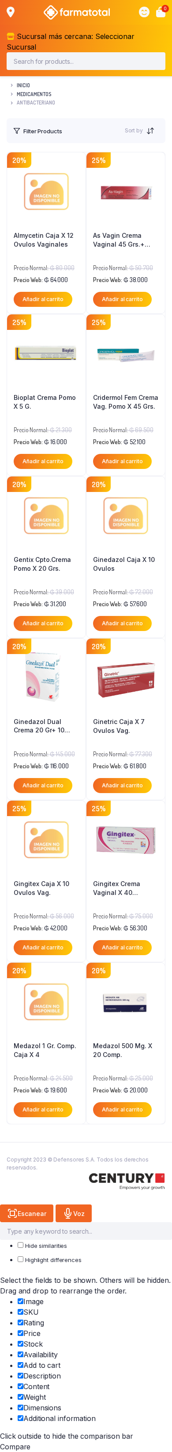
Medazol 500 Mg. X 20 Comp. (122, 1050)
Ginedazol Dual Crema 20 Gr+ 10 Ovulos (39, 726)
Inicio (23, 85)
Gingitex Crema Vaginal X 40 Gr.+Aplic (116, 888)
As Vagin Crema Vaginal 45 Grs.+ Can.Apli (119, 240)
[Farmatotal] (77, 12)
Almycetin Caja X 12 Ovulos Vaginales (44, 240)
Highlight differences (52, 1259)
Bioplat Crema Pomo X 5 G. (45, 402)
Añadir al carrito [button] (42, 299)
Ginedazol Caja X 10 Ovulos (124, 564)
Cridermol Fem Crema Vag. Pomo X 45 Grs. (125, 402)
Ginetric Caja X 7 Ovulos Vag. (119, 726)
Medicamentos (34, 94)
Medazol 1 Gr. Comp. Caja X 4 (45, 1050)
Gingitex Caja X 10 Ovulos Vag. (41, 888)
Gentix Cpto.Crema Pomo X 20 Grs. (42, 564)
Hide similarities (45, 1245)
